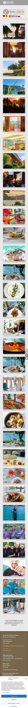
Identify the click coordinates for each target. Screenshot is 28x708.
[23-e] (14, 316)
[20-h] (14, 112)
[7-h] (14, 187)
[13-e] (14, 427)
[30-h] (14, 57)
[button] (26, 678)
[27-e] (14, 261)
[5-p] (14, 538)
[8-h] (14, 205)
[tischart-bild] (14, 612)
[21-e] (14, 575)
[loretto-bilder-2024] (14, 594)
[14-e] (14, 409)
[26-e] (14, 279)
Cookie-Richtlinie (13, 706)
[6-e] (14, 464)
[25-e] (14, 298)
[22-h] (14, 75)
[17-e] (14, 353)
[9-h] (14, 149)
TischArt (21, 623)
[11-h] (14, 131)
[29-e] (14, 224)
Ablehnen (14, 699)
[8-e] (14, 446)
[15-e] (14, 372)
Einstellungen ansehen (14, 703)
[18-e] (14, 335)
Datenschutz (5, 648)
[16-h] (14, 390)
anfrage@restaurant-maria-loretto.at (13, 646)
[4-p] (14, 557)
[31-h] (14, 38)
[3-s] (14, 483)
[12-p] (14, 520)
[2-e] (14, 501)
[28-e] (14, 242)
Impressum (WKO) (7, 650)
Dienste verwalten (5, 692)
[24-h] (14, 94)
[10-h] (14, 168)
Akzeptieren (14, 696)
